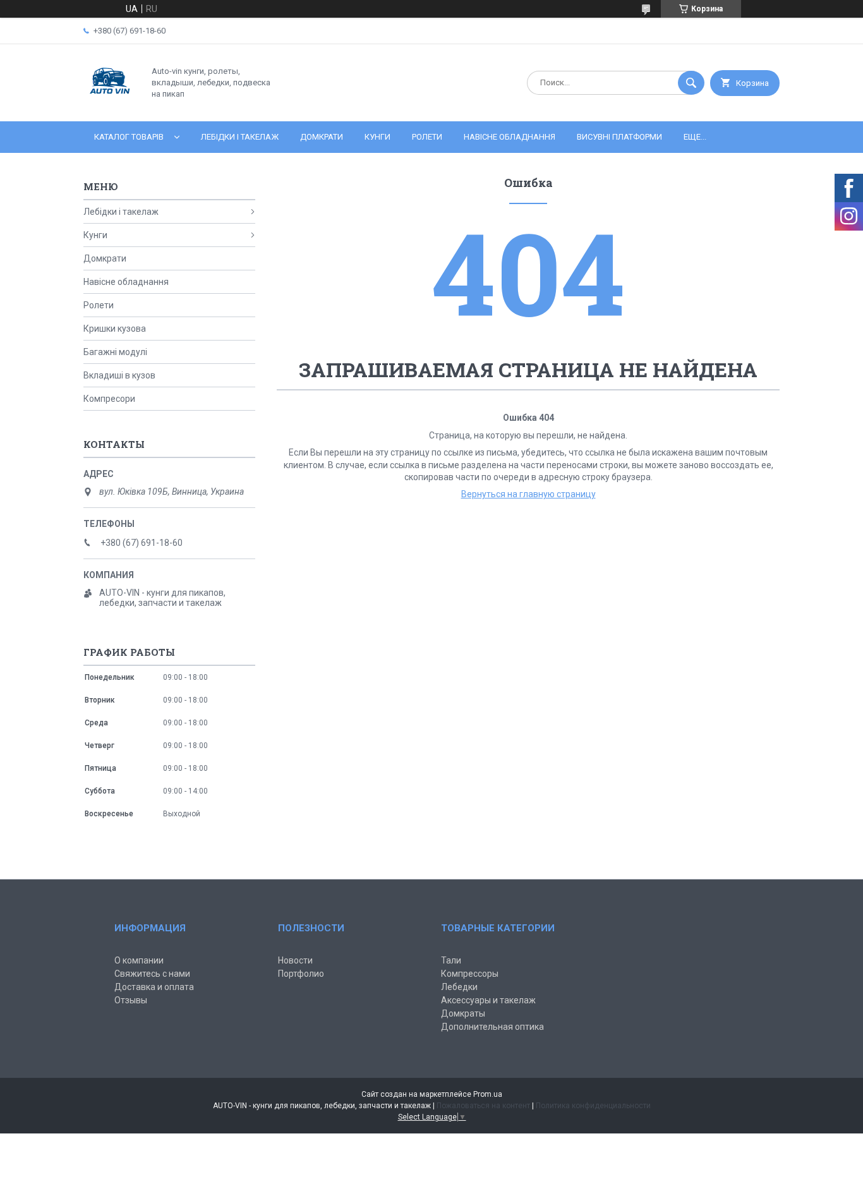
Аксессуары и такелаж (488, 1000)
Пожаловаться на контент (483, 1105)
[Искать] (691, 83)
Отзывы (130, 1000)
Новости (295, 960)
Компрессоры (469, 974)
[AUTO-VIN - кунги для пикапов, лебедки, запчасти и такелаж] (110, 105)
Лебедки (459, 987)
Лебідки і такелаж (240, 137)
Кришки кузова (114, 328)
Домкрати (321, 137)
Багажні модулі (115, 352)
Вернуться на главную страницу (528, 494)
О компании (139, 960)
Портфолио (301, 974)
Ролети (427, 137)
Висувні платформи (619, 137)
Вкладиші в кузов (119, 375)
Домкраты (463, 1013)
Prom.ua (487, 1094)
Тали (451, 960)
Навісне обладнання (509, 137)
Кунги (377, 137)
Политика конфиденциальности (593, 1105)
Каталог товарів (129, 137)
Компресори (109, 399)
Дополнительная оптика (492, 1027)
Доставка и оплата (154, 987)
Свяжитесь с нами (152, 974)
